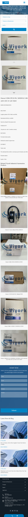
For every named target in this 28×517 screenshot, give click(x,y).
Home (2, 12)
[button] (14, 93)
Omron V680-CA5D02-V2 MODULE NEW (14, 326)
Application (4, 490)
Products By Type (5, 479)
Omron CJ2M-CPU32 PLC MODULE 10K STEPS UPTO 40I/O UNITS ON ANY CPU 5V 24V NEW (13, 14)
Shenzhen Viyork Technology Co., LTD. (17, 504)
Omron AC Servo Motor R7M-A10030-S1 (14, 229)
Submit (14, 410)
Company (4, 484)
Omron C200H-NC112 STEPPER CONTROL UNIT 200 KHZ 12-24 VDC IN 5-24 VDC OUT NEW (14, 359)
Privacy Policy (10, 502)
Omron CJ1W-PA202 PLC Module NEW (14, 294)
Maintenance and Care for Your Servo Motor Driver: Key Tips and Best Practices (13, 471)
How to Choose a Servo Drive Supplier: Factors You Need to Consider (13, 443)
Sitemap (6, 502)
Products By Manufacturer (9, 12)
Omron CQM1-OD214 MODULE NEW (14, 262)
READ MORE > (4, 447)
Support (3, 487)
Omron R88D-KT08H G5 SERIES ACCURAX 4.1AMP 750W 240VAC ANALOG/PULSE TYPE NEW (14, 197)
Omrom (17, 12)
